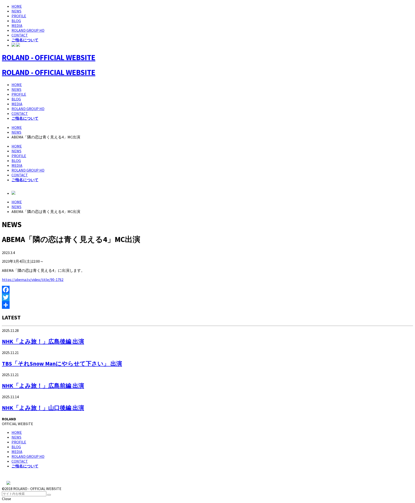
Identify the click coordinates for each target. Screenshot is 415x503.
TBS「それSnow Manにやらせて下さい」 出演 (62, 363)
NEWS (16, 11)
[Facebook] (207, 289)
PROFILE (19, 15)
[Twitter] (207, 297)
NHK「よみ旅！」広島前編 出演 (43, 385)
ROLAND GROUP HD (28, 30)
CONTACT (20, 35)
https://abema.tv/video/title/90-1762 (32, 279)
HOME (17, 6)
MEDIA (17, 25)
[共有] (207, 305)
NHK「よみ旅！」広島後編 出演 (43, 341)
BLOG (16, 20)
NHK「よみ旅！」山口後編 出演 (43, 407)
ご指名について (25, 39)
